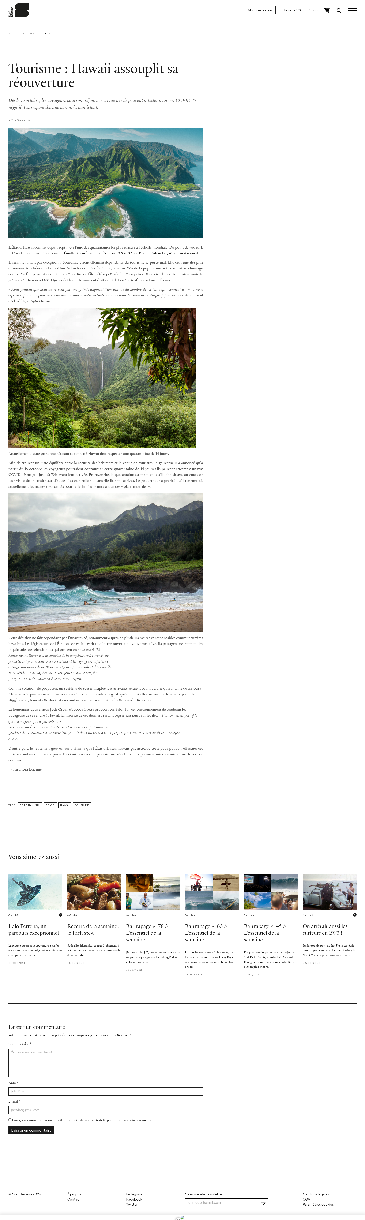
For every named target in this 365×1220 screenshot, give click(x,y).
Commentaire (18, 1044)
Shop (313, 10)
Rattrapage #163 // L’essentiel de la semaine (206, 933)
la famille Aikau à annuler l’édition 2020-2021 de (99, 253)
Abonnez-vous (260, 10)
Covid (50, 805)
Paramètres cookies (318, 1204)
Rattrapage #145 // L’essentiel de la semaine (265, 933)
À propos (74, 1194)
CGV (306, 1199)
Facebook (134, 1199)
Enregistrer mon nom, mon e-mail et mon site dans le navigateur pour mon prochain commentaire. (84, 1120)
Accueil (14, 33)
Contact (74, 1199)
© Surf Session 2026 (24, 1194)
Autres (45, 33)
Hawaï (64, 805)
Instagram (134, 1194)
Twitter (132, 1204)
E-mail (13, 1101)
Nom (12, 1083)
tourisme (82, 805)
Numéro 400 (292, 10)
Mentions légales (316, 1194)
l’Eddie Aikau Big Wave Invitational (168, 253)
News (30, 33)
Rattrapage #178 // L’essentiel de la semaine (147, 933)
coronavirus (29, 805)
